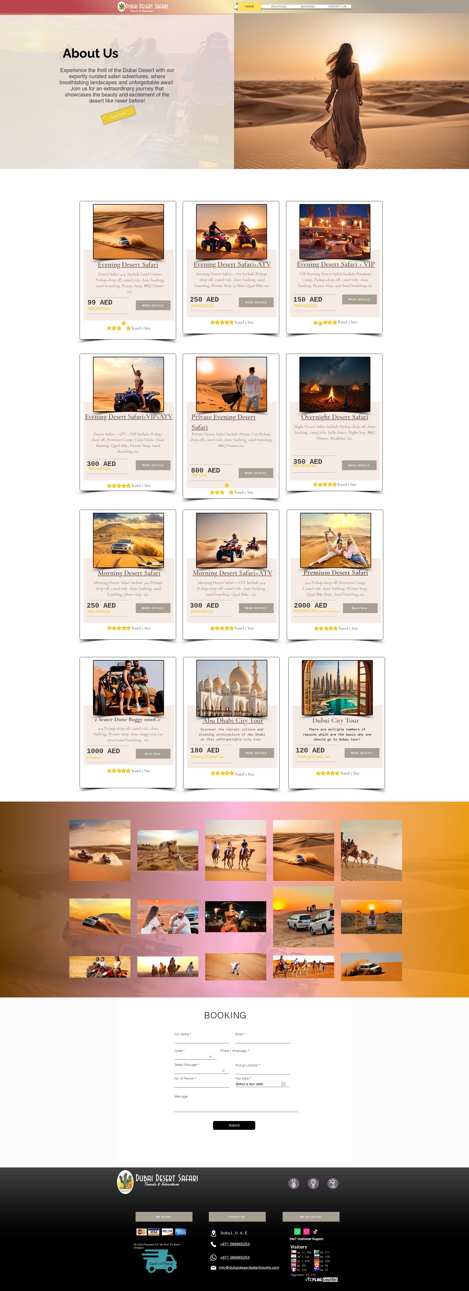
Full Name (182, 1034)
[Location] (213, 1233)
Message (181, 1096)
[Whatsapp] (297, 1231)
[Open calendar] (284, 1084)
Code (178, 1050)
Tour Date (244, 1078)
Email (239, 1034)
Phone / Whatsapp (233, 1050)
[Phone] (213, 1244)
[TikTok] (315, 1231)
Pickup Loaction (246, 1065)
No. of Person (184, 1078)
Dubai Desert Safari (148, 6)
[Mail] (213, 1268)
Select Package (186, 1064)
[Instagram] (306, 1231)
